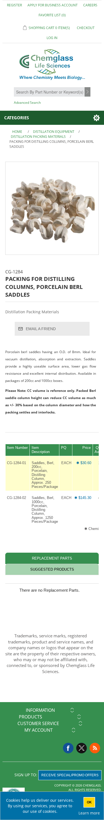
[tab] (52, 558)
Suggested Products (52, 569)
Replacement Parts (52, 558)
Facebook (68, 748)
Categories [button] (16, 117)
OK (89, 802)
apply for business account (52, 5)
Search (88, 92)
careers (90, 5)
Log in (52, 37)
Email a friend (41, 329)
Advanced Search (27, 102)
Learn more (89, 813)
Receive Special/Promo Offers (69, 775)
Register (14, 5)
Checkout (86, 27)
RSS (95, 748)
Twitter (81, 748)
